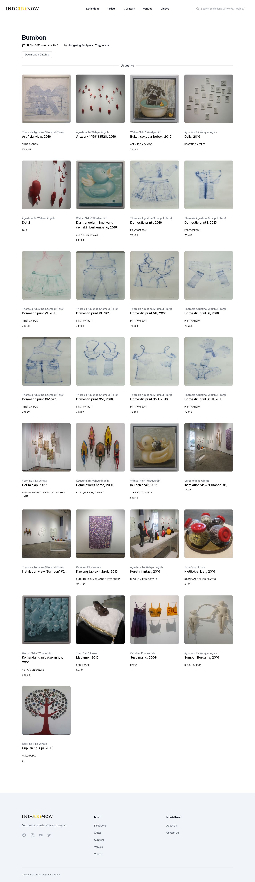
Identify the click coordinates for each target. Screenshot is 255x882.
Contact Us (172, 832)
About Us (171, 825)
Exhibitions (92, 8)
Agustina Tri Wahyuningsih (92, 132)
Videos (165, 8)
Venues (147, 8)
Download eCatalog (37, 54)
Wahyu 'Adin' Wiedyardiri (145, 132)
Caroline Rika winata (34, 480)
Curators (129, 8)
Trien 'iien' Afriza (194, 567)
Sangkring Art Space (81, 45)
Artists (112, 8)
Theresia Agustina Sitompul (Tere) (43, 132)
